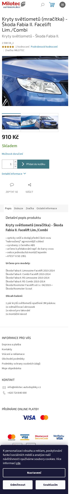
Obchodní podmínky (13, 359)
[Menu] (62, 4)
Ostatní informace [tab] (47, 208)
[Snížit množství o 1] (15, 166)
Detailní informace (12, 174)
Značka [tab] (30, 208)
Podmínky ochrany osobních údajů (21, 364)
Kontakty (7, 349)
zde (18, 463)
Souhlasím (50, 485)
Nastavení (34, 473)
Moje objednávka (11, 368)
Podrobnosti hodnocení (44, 47)
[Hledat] (42, 4)
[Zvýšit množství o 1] (15, 162)
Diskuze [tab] (18, 208)
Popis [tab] (8, 208)
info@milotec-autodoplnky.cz (24, 387)
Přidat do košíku (35, 164)
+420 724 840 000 (17, 393)
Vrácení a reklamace (13, 354)
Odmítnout (17, 485)
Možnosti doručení (12, 154)
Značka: (14, 50)
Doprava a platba (11, 344)
